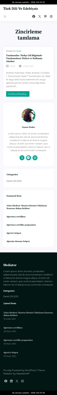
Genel (18, 51)
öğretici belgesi (14, 233)
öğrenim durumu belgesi (18, 241)
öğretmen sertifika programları (21, 224)
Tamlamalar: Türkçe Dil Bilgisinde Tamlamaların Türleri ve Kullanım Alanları (24, 58)
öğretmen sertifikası (16, 216)
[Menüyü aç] (5, 16)
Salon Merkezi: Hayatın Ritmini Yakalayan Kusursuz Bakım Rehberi (27, 207)
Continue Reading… (18, 94)
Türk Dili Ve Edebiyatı (20, 8)
